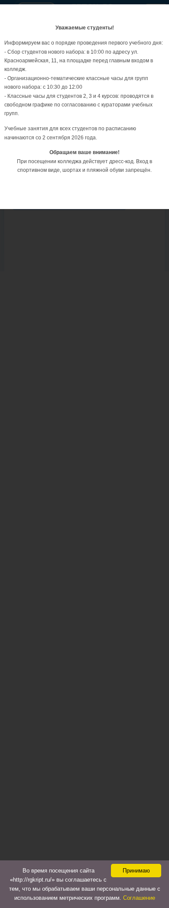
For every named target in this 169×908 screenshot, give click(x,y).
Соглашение (139, 898)
